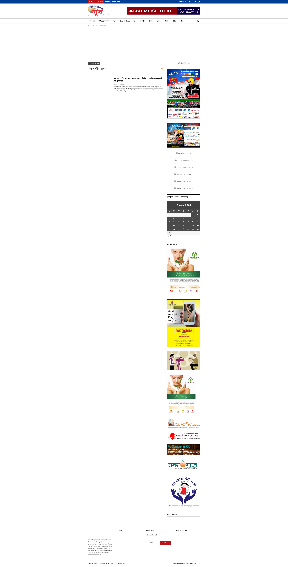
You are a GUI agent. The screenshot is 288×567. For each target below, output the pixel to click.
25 (174, 229)
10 (169, 222)
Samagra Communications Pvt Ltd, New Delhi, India (113, 563)
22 (193, 225)
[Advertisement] (144, 44)
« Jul (169, 236)
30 (198, 229)
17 (169, 225)
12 (178, 222)
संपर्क (118, 2)
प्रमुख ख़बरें (92, 21)
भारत (113, 21)
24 (169, 229)
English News (125, 21)
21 (188, 225)
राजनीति (142, 21)
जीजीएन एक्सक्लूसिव (103, 21)
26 (178, 229)
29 (193, 229)
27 (183, 229)
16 (198, 222)
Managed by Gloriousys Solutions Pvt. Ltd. (186, 563)
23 (198, 225)
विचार (150, 21)
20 (183, 225)
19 (178, 225)
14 (188, 222)
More (182, 21)
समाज (158, 21)
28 (188, 229)
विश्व (134, 21)
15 (193, 222)
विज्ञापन (114, 2)
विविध (174, 21)
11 (174, 222)
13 (183, 222)
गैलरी (166, 21)
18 (174, 225)
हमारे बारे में (107, 2)
